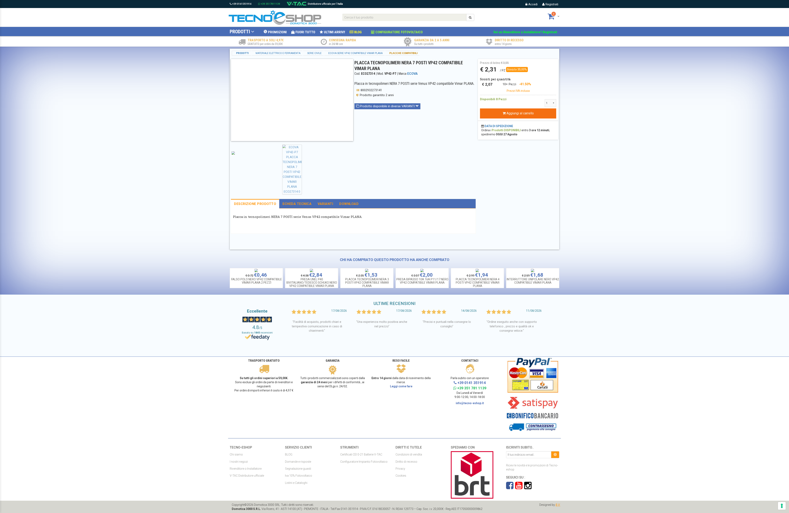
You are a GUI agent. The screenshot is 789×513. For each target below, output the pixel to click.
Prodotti (240, 32)
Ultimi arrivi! (334, 32)
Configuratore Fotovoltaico (399, 32)
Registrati (551, 4)
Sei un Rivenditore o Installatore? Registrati (525, 32)
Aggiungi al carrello (520, 113)
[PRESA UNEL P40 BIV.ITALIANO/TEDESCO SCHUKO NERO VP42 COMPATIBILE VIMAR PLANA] (311, 270)
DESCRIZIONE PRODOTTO (255, 204)
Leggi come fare (401, 386)
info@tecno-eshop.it (470, 403)
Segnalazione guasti (298, 468)
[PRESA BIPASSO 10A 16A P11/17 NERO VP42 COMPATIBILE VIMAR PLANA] (422, 270)
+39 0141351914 (241, 3)
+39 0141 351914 (471, 383)
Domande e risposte (298, 461)
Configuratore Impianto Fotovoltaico (364, 461)
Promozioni (277, 32)
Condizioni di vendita (409, 454)
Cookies (401, 475)
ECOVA (412, 74)
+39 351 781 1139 (471, 388)
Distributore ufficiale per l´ (325, 3)
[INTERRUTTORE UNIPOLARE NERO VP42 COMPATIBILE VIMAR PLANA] (532, 270)
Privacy (400, 468)
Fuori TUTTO (305, 32)
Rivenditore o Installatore (246, 468)
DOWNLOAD (349, 204)
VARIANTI (325, 204)
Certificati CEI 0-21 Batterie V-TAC (361, 454)
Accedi (532, 4)
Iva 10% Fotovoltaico (298, 475)
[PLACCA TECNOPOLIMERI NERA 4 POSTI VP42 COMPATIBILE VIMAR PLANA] (477, 270)
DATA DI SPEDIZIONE (498, 126)
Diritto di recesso (406, 461)
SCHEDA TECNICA (296, 204)
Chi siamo (236, 454)
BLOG (357, 32)
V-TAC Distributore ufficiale (247, 475)
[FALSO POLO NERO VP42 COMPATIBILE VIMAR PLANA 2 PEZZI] (256, 270)
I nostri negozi (239, 461)
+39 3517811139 (270, 3)
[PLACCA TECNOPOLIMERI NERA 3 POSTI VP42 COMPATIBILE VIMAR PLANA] (366, 270)
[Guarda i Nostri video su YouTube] (519, 487)
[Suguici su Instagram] (528, 487)
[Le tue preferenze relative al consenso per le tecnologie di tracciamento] (782, 506)
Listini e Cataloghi (296, 482)
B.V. (558, 504)
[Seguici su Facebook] (510, 487)
